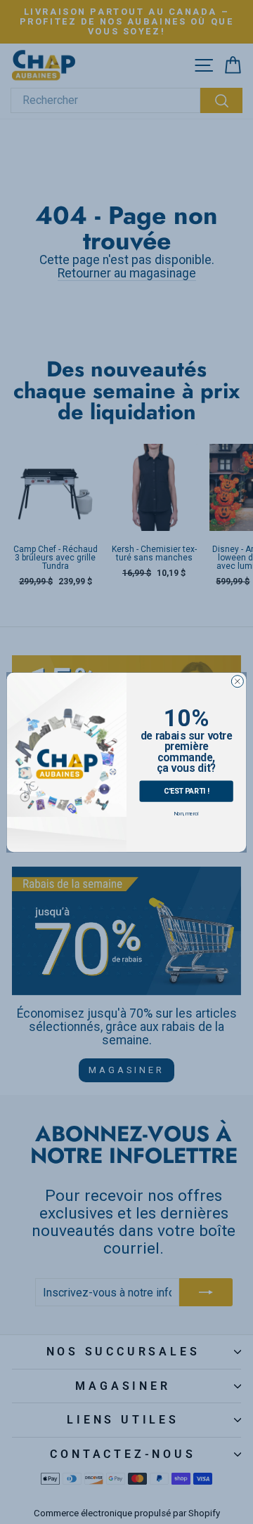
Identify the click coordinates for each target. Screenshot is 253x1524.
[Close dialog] (237, 681)
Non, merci (186, 813)
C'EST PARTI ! (186, 791)
